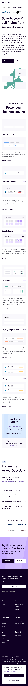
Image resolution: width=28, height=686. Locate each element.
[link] (25, 2)
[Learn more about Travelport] (20, 11)
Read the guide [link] (7, 160)
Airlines (9, 7)
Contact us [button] (20, 61)
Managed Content (15, 427)
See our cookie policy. (10, 671)
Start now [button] (8, 61)
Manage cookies (14, 680)
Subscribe (14, 586)
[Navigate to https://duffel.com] (6, 2)
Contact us (20, 481)
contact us (13, 445)
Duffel (3, 7)
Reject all (9, 675)
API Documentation (8, 481)
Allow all (19, 675)
